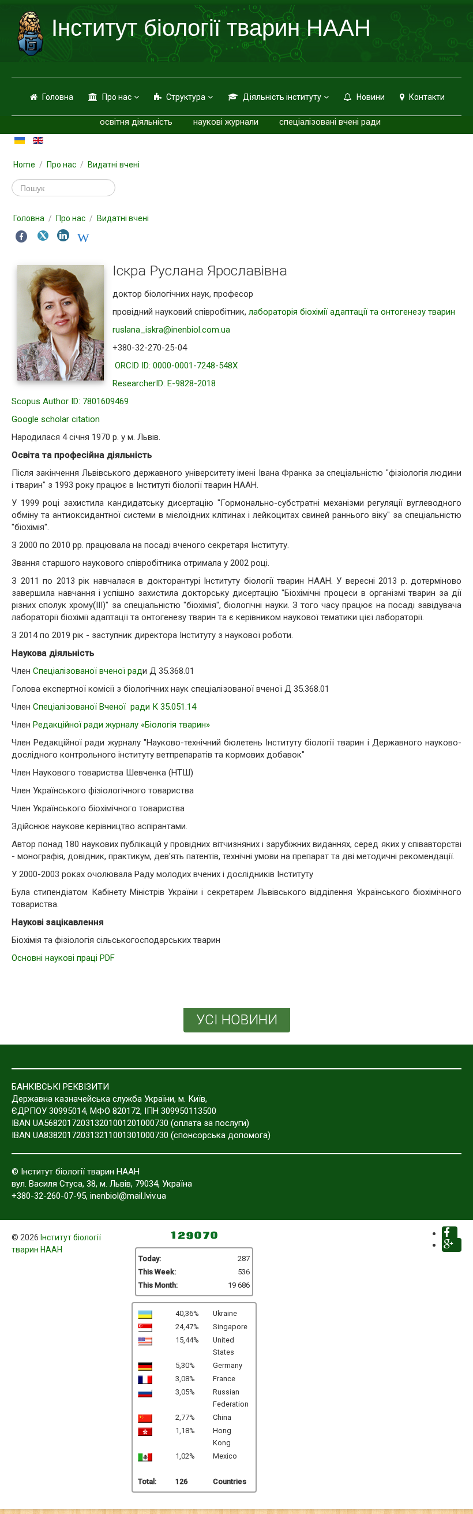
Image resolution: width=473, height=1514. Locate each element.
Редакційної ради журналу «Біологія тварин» (122, 724)
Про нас (117, 97)
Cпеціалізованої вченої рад (87, 671)
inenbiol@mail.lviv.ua (128, 1196)
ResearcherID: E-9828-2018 (164, 383)
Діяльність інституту (282, 97)
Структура (185, 97)
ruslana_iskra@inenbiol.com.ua (171, 330)
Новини (370, 97)
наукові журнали (225, 122)
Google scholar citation (56, 419)
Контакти (427, 97)
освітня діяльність (136, 122)
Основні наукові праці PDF (63, 958)
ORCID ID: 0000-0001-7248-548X (176, 365)
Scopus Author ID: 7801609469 (70, 401)
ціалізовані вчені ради (337, 122)
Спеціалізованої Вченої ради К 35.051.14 (114, 707)
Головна (57, 97)
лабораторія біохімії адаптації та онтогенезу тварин (352, 312)
